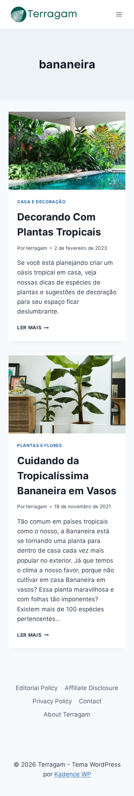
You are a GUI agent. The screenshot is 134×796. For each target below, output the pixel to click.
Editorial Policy (37, 687)
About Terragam (67, 714)
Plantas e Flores (39, 445)
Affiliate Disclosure (91, 687)
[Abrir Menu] (118, 14)
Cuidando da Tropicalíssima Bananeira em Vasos (66, 476)
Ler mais (33, 327)
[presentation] (67, 151)
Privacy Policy (52, 701)
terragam (36, 248)
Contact (90, 701)
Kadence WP (72, 774)
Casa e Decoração (41, 201)
